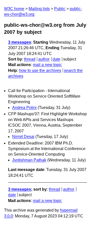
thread (29, 59)
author (44, 59)
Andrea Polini (24, 107)
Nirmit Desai (23, 136)
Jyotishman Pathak (29, 160)
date (56, 59)
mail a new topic (47, 65)
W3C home (14, 9)
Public (59, 9)
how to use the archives (40, 70)
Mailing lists (39, 9)
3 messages (19, 42)
